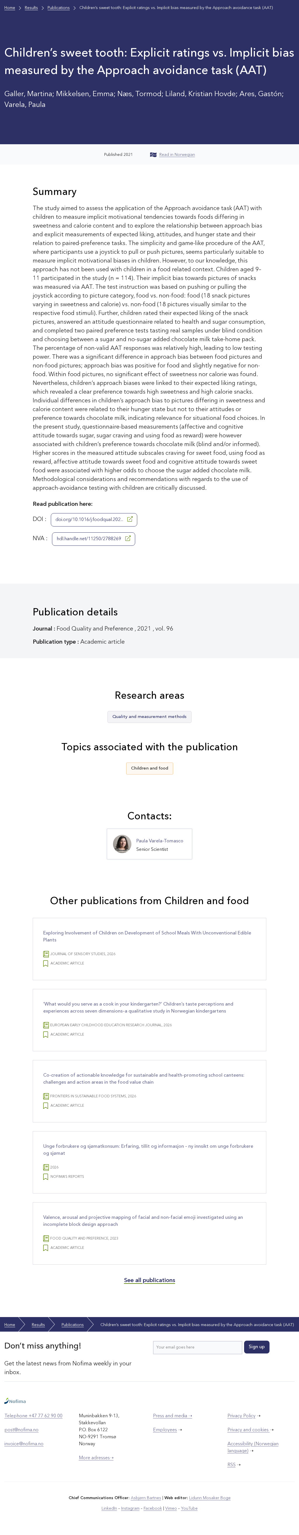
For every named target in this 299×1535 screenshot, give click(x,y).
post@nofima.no (21, 1430)
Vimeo (171, 1508)
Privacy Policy (241, 1416)
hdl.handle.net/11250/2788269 (89, 539)
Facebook (153, 1508)
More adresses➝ (96, 1458)
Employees (165, 1430)
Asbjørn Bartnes (146, 1498)
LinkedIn (109, 1508)
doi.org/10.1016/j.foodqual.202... (89, 519)
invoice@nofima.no (24, 1444)
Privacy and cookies (248, 1430)
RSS (231, 1465)
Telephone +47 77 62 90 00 (33, 1416)
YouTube (189, 1508)
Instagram (130, 1508)
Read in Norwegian (177, 155)
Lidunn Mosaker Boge (210, 1498)
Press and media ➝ (172, 1416)
